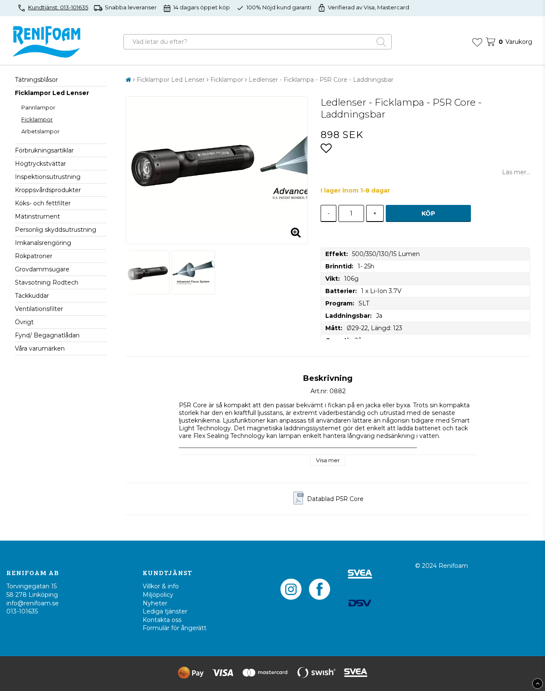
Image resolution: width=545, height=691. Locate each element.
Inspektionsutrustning (47, 177)
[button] (477, 41)
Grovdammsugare (42, 269)
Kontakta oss (162, 620)
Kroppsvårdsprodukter (48, 190)
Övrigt (24, 322)
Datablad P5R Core (335, 499)
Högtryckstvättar (40, 163)
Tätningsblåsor (36, 79)
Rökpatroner (33, 256)
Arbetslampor (40, 131)
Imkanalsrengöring (43, 243)
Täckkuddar (32, 295)
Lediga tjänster (165, 611)
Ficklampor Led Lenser (52, 93)
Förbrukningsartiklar (44, 150)
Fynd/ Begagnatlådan (47, 335)
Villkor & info (161, 586)
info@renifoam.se (32, 603)
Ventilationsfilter (39, 309)
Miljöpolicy (158, 595)
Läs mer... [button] (516, 172)
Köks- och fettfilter (43, 203)
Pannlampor (38, 107)
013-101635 (22, 611)
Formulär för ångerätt (175, 628)
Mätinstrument (37, 216)
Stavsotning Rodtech (46, 282)
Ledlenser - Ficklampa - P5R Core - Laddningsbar (321, 79)
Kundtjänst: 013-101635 (58, 7)
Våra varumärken (40, 348)
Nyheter (155, 603)
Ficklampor (37, 119)
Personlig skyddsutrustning (55, 229)
